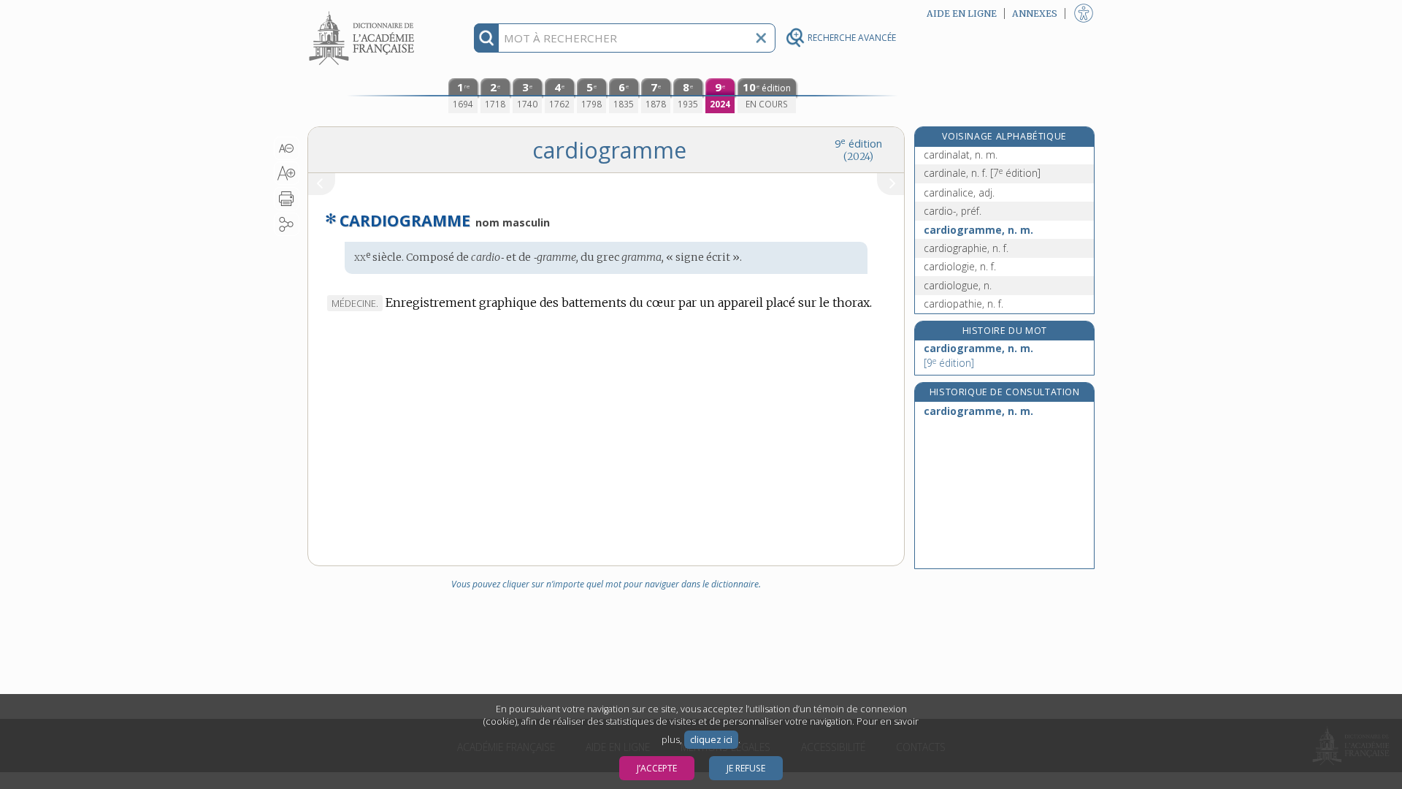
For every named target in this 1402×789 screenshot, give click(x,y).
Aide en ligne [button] (962, 13)
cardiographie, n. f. (966, 248)
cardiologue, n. (958, 285)
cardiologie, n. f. (960, 266)
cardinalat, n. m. (960, 154)
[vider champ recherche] (760, 38)
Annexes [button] (1034, 13)
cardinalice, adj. (959, 192)
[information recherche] (486, 38)
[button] (286, 148)
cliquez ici (711, 739)
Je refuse (746, 768)
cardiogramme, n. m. (978, 230)
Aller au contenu (363, 12)
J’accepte (657, 768)
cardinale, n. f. (982, 173)
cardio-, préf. (952, 211)
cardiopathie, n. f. (963, 303)
